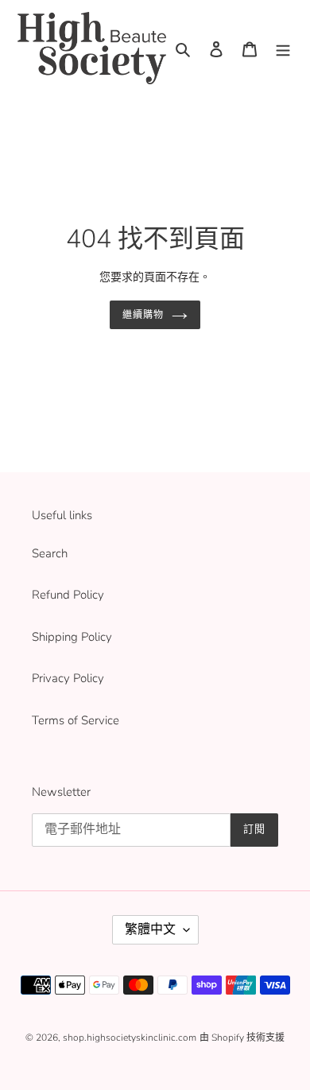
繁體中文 (150, 929)
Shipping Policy (72, 637)
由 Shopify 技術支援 (242, 1037)
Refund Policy (68, 595)
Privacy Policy (68, 678)
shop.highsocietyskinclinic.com (129, 1037)
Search (50, 553)
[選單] (283, 48)
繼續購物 (143, 314)
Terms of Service (75, 720)
